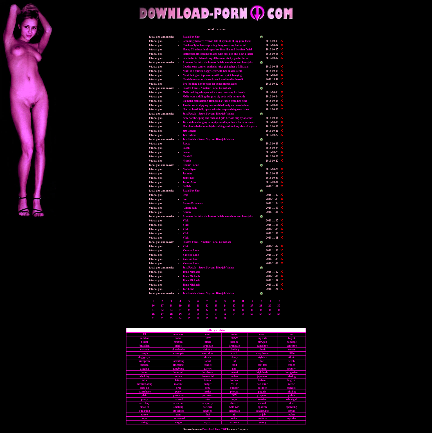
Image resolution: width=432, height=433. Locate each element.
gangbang (178, 368)
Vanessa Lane (191, 250)
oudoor (234, 387)
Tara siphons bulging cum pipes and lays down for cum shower (219, 122)
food (234, 364)
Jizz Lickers (189, 130)
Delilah (187, 186)
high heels (262, 372)
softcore (207, 406)
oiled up (144, 387)
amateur (178, 334)
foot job (262, 364)
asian (262, 334)
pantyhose (145, 391)
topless (291, 414)
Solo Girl (234, 406)
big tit (291, 338)
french (291, 364)
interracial (208, 376)
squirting (144, 410)
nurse (291, 384)
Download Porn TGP (214, 429)
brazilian (145, 345)
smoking (178, 406)
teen (178, 414)
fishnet (208, 364)
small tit (144, 406)
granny (291, 368)
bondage (292, 341)
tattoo (144, 414)
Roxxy (186, 143)
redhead (178, 399)
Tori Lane (188, 289)
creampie (178, 353)
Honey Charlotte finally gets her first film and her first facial (217, 49)
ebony (234, 357)
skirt (291, 403)
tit (234, 414)
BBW (208, 338)
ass (291, 334)
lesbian (262, 380)
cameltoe (292, 345)
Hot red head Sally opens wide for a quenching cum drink (216, 109)
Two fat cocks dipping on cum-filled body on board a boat (216, 105)
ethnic (291, 357)
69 (144, 334)
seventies (178, 403)
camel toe (262, 345)
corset (291, 349)
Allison (187, 212)
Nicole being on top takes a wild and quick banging (212, 75)
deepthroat (262, 353)
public (291, 395)
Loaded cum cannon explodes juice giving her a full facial (215, 66)
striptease (234, 410)
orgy (207, 387)
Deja (185, 194)
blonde (234, 341)
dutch (207, 357)
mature (178, 384)
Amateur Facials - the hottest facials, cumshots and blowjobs (218, 62)
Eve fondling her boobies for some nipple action (210, 83)
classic (262, 349)
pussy (144, 399)
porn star (178, 395)
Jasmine (187, 173)
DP (178, 357)
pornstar (207, 395)
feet (262, 361)
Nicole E (187, 156)
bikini (144, 341)
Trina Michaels (191, 271)
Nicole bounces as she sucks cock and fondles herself (213, 79)
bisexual (178, 341)
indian (178, 376)
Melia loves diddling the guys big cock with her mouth (214, 96)
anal (207, 334)
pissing (292, 391)
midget (208, 384)
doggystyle (144, 357)
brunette (208, 345)
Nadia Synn (189, 169)
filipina (144, 364)
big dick (262, 338)
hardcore (207, 372)
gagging (144, 368)
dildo (292, 353)
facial (208, 361)
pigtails (262, 391)
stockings (178, 410)
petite (208, 391)
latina (178, 380)
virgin (178, 422)
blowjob (262, 341)
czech (234, 353)
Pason (186, 147)
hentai (234, 372)
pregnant (262, 395)
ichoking (144, 376)
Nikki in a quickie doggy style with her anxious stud (213, 70)
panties (291, 387)
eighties (262, 357)
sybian (291, 410)
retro (207, 399)
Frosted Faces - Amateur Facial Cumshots (207, 88)
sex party (207, 403)
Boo (185, 199)
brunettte (234, 345)
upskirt (291, 418)
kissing (292, 376)
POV (234, 395)
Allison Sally (190, 207)
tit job (262, 414)
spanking (291, 406)
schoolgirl (291, 399)
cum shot (207, 353)
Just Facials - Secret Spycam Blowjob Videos (208, 113)
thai (207, 414)
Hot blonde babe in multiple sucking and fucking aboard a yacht (220, 126)
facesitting (178, 361)
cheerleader (178, 349)
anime (234, 334)
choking (234, 349)
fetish (291, 361)
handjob (178, 372)
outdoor (262, 387)
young (262, 422)
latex (144, 380)
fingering (178, 364)
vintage (144, 422)
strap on (207, 410)
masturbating (144, 384)
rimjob (234, 399)
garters (208, 368)
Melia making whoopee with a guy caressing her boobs (214, 92)
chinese (207, 349)
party (178, 391)
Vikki (186, 220)
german (262, 368)
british (178, 345)
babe (178, 338)
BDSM (234, 338)
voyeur (208, 422)
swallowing (262, 410)
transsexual (178, 418)
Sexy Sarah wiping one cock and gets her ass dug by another (217, 118)
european (144, 361)
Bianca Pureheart (193, 203)
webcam (234, 422)
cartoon (144, 349)
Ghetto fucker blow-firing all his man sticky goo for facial (215, 58)
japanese (262, 376)
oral (178, 387)
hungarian (292, 372)
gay (234, 368)
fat (234, 361)
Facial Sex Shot (191, 36)
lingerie (291, 380)
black (208, 341)
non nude (262, 384)
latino (207, 380)
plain (144, 395)
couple (144, 353)
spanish (262, 406)
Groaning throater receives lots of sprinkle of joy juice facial (217, 41)
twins (234, 418)
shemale (262, 403)
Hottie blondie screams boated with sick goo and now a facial (218, 53)
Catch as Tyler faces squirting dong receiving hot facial (214, 45)
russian (262, 399)
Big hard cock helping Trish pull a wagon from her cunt (215, 100)
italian (234, 376)
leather (234, 380)
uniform (262, 418)
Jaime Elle (188, 177)
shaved (234, 403)
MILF (234, 384)
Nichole (187, 160)
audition (144, 338)
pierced (234, 391)
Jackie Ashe (189, 182)
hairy (145, 372)
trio (208, 418)
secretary (144, 403)
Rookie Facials (191, 165)
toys (144, 418)
